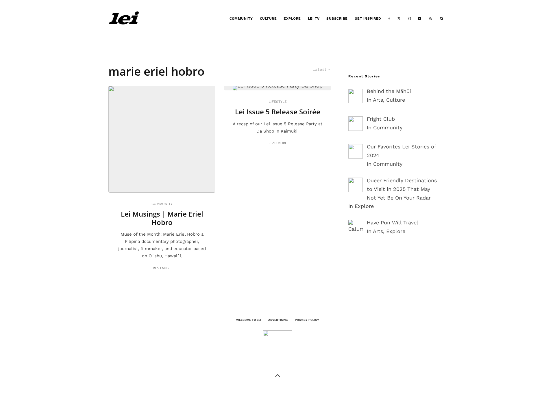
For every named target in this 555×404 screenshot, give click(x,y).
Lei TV (314, 18)
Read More (162, 268)
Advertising (278, 319)
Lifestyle (278, 102)
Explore (292, 18)
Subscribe (336, 18)
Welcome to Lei (248, 319)
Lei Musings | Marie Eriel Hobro (162, 218)
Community (241, 18)
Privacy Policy (307, 319)
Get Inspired (368, 18)
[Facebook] (389, 18)
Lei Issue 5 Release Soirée (277, 112)
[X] (399, 18)
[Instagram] (409, 18)
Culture (268, 18)
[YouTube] (419, 18)
